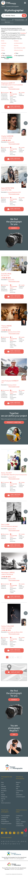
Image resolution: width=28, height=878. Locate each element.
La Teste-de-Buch (18, 43)
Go (14, 734)
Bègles (2, 40)
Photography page (14, 89)
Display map (15, 672)
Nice (2, 792)
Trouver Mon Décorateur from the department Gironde (14, 868)
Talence (3, 50)
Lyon (2, 784)
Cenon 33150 (11, 279)
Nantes (3, 795)
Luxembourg (19, 790)
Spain (17, 792)
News (17, 818)
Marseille (3, 786)
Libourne (3, 45)
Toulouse (3, 788)
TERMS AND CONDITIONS (20, 825)
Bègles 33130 (11, 142)
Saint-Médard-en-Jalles (19, 47)
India (17, 784)
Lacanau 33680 (12, 578)
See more (7, 22)
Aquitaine (23, 33)
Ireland (18, 786)
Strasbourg (4, 797)
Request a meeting (14, 422)
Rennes (3, 799)
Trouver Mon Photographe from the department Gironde (14, 858)
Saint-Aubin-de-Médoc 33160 (15, 632)
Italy (17, 788)
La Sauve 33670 (12, 477)
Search (14, 228)
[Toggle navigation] (25, 2)
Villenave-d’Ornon (18, 50)
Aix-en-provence (5, 803)
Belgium (18, 782)
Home (3, 6)
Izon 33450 (10, 87)
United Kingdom (20, 797)
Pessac (2, 47)
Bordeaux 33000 (12, 385)
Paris (2, 782)
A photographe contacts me (5, 816)
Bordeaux (16, 40)
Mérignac (16, 45)
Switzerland (19, 795)
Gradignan (3, 43)
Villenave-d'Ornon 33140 (14, 331)
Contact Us (19, 815)
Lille (2, 801)
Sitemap (18, 820)
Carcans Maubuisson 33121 (14, 192)
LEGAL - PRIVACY (21, 822)
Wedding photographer (5, 820)
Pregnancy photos (6, 823)
